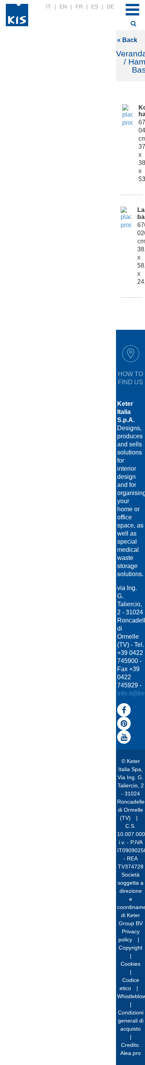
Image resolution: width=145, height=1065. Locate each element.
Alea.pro (130, 1053)
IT (48, 6)
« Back (127, 40)
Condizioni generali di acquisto (130, 1020)
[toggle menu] (132, 9)
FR (79, 6)
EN (63, 6)
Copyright (130, 948)
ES (94, 6)
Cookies (130, 964)
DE (110, 6)
